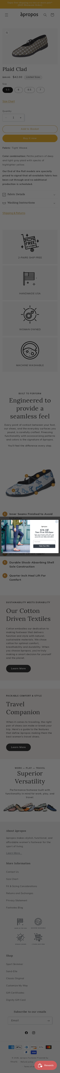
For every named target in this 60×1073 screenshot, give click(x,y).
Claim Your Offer (44, 546)
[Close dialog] (57, 521)
